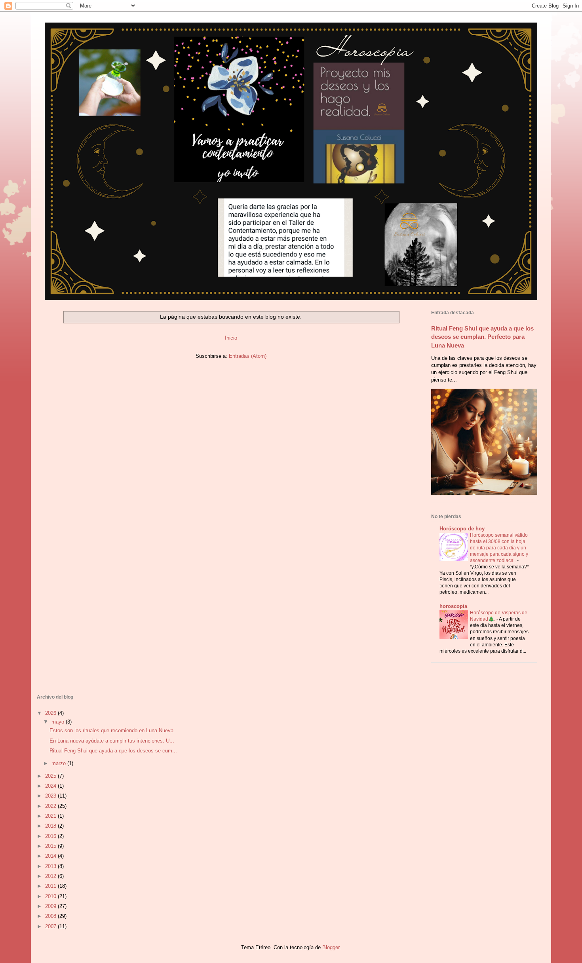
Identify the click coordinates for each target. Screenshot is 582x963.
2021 (51, 816)
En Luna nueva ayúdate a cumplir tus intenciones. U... (111, 741)
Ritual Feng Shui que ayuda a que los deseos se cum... (113, 751)
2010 (51, 896)
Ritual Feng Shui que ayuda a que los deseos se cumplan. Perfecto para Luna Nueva (482, 337)
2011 (51, 886)
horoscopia (453, 606)
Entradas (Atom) (247, 356)
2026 (51, 713)
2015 (51, 846)
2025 (51, 776)
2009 (51, 906)
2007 (51, 926)
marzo (59, 763)
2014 (51, 856)
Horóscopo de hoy (462, 529)
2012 (51, 876)
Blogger (330, 947)
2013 (51, 866)
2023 (51, 796)
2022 (51, 806)
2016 (51, 836)
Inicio (231, 338)
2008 (51, 916)
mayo (58, 722)
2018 (51, 826)
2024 (51, 786)
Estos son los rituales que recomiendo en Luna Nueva (111, 730)
